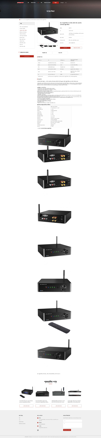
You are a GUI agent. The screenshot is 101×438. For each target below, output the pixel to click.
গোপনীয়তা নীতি (26, 436)
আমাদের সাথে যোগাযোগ (47, 2)
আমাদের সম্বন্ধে (33, 2)
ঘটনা (41, 2)
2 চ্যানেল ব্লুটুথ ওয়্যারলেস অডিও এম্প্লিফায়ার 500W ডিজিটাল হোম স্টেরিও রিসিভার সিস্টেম (74, 401)
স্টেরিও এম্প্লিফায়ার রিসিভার (50, 373)
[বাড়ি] (20, 2)
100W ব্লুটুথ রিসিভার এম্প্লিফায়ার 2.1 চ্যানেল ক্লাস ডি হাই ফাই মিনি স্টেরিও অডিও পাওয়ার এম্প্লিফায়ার (58, 401)
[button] (21, 395)
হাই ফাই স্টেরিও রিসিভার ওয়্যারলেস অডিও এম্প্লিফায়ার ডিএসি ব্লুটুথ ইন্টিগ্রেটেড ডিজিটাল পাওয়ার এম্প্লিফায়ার (42, 401)
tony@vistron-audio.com (43, 427)
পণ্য (38, 2)
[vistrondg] (38, 430)
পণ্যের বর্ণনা (60, 52)
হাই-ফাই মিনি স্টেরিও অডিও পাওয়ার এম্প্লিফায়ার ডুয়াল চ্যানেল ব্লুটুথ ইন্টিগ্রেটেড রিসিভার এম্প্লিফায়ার (26, 401)
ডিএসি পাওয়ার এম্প (57, 373)
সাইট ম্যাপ (30, 436)
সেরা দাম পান (65, 47)
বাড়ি (28, 2)
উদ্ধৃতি (55, 2)
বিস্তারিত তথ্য (44, 52)
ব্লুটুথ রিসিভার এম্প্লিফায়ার (42, 373)
